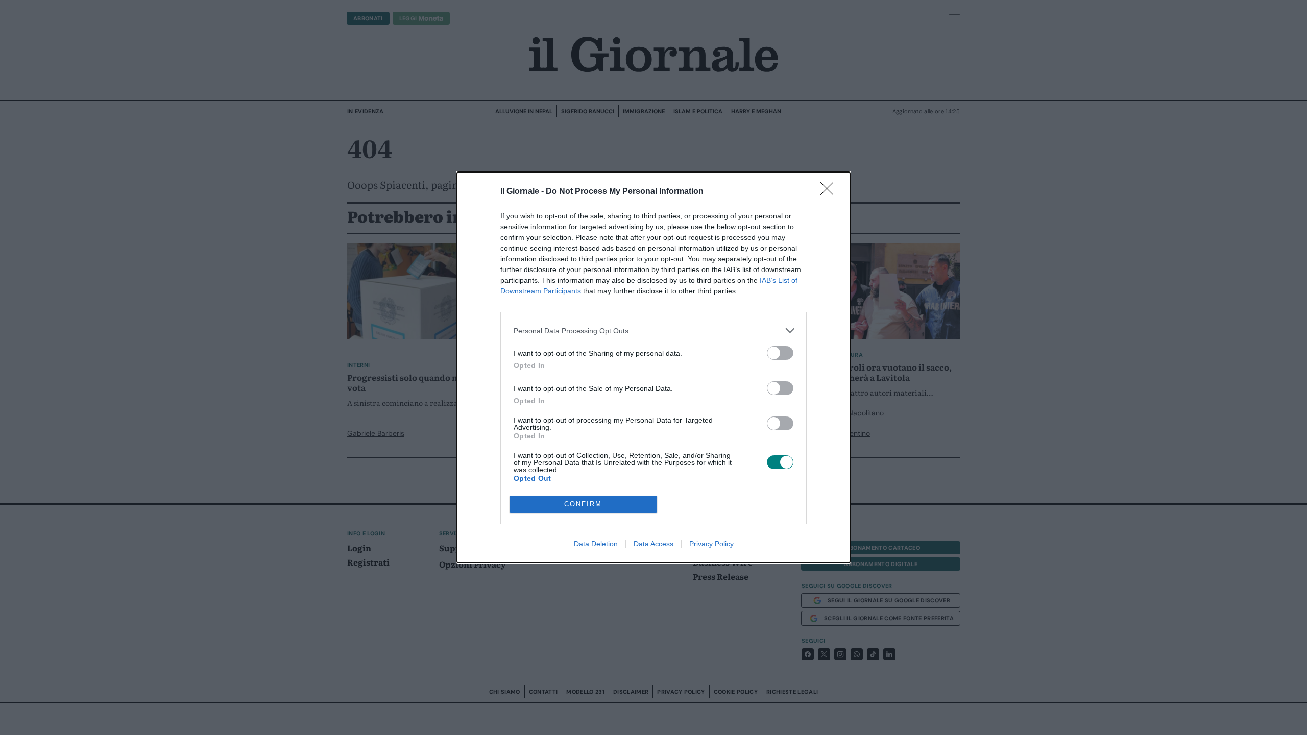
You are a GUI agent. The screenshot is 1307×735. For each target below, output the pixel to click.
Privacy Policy (711, 544)
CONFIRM (583, 504)
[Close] (830, 192)
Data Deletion (596, 544)
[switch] (780, 353)
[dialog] (653, 367)
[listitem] (653, 330)
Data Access (653, 544)
